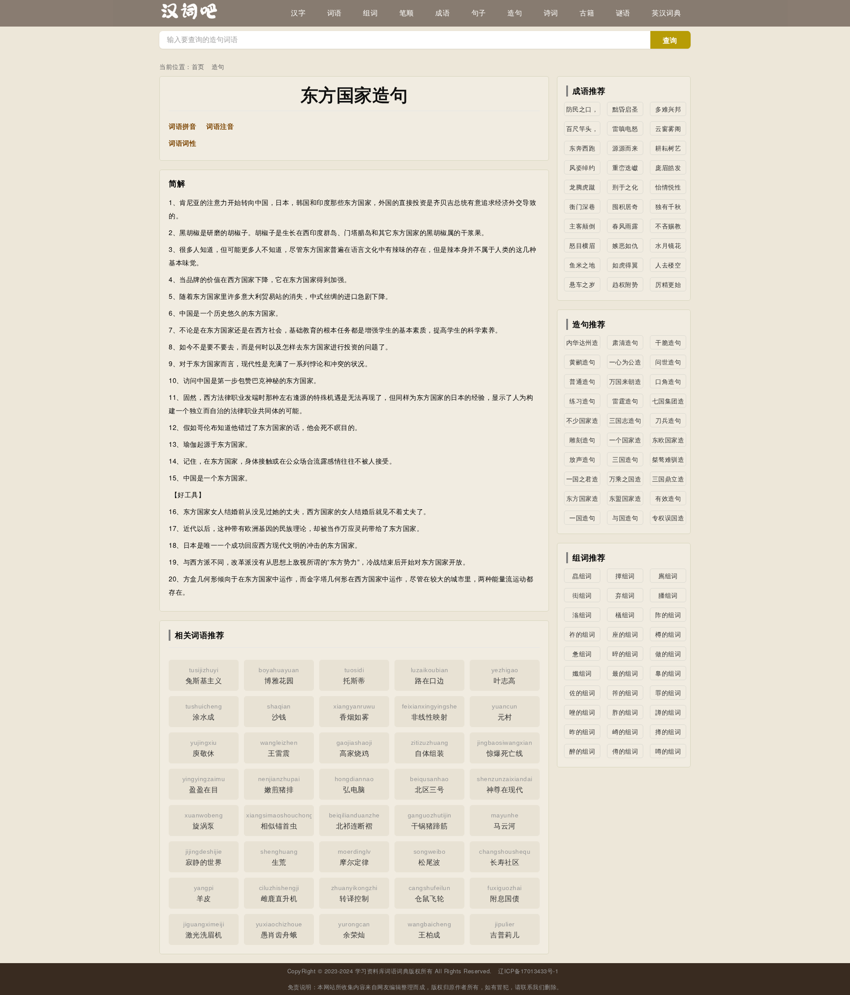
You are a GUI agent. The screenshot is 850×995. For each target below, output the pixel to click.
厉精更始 (668, 284)
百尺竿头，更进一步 (582, 130)
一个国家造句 (625, 441)
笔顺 (406, 13)
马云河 (505, 821)
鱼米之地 (582, 264)
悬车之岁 (582, 284)
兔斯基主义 (203, 675)
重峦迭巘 (625, 167)
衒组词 (582, 595)
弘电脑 (354, 784)
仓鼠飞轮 (430, 893)
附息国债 (504, 893)
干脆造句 (668, 342)
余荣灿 (354, 930)
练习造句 (582, 400)
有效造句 (668, 498)
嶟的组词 (625, 731)
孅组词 (582, 673)
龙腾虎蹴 (582, 186)
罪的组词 (668, 692)
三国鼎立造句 (668, 480)
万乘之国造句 (625, 480)
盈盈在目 (203, 784)
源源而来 (625, 147)
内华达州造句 (582, 343)
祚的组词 (582, 634)
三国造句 (625, 459)
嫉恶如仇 (625, 245)
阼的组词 (668, 614)
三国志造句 (625, 420)
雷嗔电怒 (625, 128)
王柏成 (429, 930)
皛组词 (582, 575)
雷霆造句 (625, 400)
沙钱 (279, 712)
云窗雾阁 (668, 128)
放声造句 (582, 459)
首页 (198, 66)
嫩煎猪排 (279, 784)
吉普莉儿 (504, 930)
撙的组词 (668, 731)
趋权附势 (625, 284)
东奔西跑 (582, 147)
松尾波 (429, 857)
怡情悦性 (668, 186)
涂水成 (203, 712)
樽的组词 (668, 634)
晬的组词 (625, 653)
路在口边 (429, 675)
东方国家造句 (582, 499)
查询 (670, 40)
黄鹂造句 (582, 361)
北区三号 (429, 784)
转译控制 (354, 893)
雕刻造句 (582, 439)
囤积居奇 (625, 206)
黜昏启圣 (625, 109)
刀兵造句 (668, 420)
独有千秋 (668, 206)
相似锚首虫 (279, 821)
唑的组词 (582, 712)
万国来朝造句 (625, 382)
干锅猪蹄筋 (430, 821)
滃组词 (582, 614)
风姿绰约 (582, 167)
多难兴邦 (668, 109)
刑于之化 (625, 186)
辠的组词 (668, 673)
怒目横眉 (582, 245)
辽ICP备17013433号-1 (528, 971)
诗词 (551, 13)
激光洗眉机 (203, 930)
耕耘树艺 (668, 147)
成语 (442, 13)
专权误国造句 (668, 519)
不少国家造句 (582, 421)
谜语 (623, 13)
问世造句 (668, 361)
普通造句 (582, 381)
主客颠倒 (582, 225)
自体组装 (429, 748)
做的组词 (668, 653)
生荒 (279, 857)
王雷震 (279, 748)
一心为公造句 (625, 363)
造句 (514, 13)
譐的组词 (668, 712)
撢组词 (625, 575)
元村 (505, 712)
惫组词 (582, 653)
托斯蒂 (354, 675)
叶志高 (504, 675)
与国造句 (625, 517)
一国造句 (582, 517)
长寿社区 (504, 857)
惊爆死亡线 (505, 748)
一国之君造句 (582, 480)
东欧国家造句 (668, 441)
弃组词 (625, 595)
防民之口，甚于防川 (582, 110)
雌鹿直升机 (279, 893)
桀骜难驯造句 (668, 460)
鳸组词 (668, 575)
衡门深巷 (582, 206)
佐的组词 (582, 692)
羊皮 (204, 893)
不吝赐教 (668, 225)
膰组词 (668, 595)
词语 (334, 13)
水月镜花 (668, 245)
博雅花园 (279, 675)
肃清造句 (625, 342)
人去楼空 (668, 264)
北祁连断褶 (354, 821)
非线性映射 (429, 712)
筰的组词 (625, 692)
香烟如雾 (354, 712)
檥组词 (625, 614)
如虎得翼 (625, 264)
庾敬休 (203, 748)
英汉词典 (666, 13)
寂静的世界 (203, 857)
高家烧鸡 (354, 748)
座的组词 (625, 634)
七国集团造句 (668, 402)
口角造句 (668, 381)
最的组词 (625, 673)
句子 (478, 13)
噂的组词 (668, 751)
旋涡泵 (204, 821)
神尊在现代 (505, 784)
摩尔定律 (354, 857)
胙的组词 (625, 712)
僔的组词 (625, 751)
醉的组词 (582, 751)
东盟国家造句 (625, 499)
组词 (370, 13)
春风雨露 (625, 225)
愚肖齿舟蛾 (279, 930)
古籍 (587, 13)
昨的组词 (582, 731)
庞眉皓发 (668, 167)
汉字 (298, 13)
